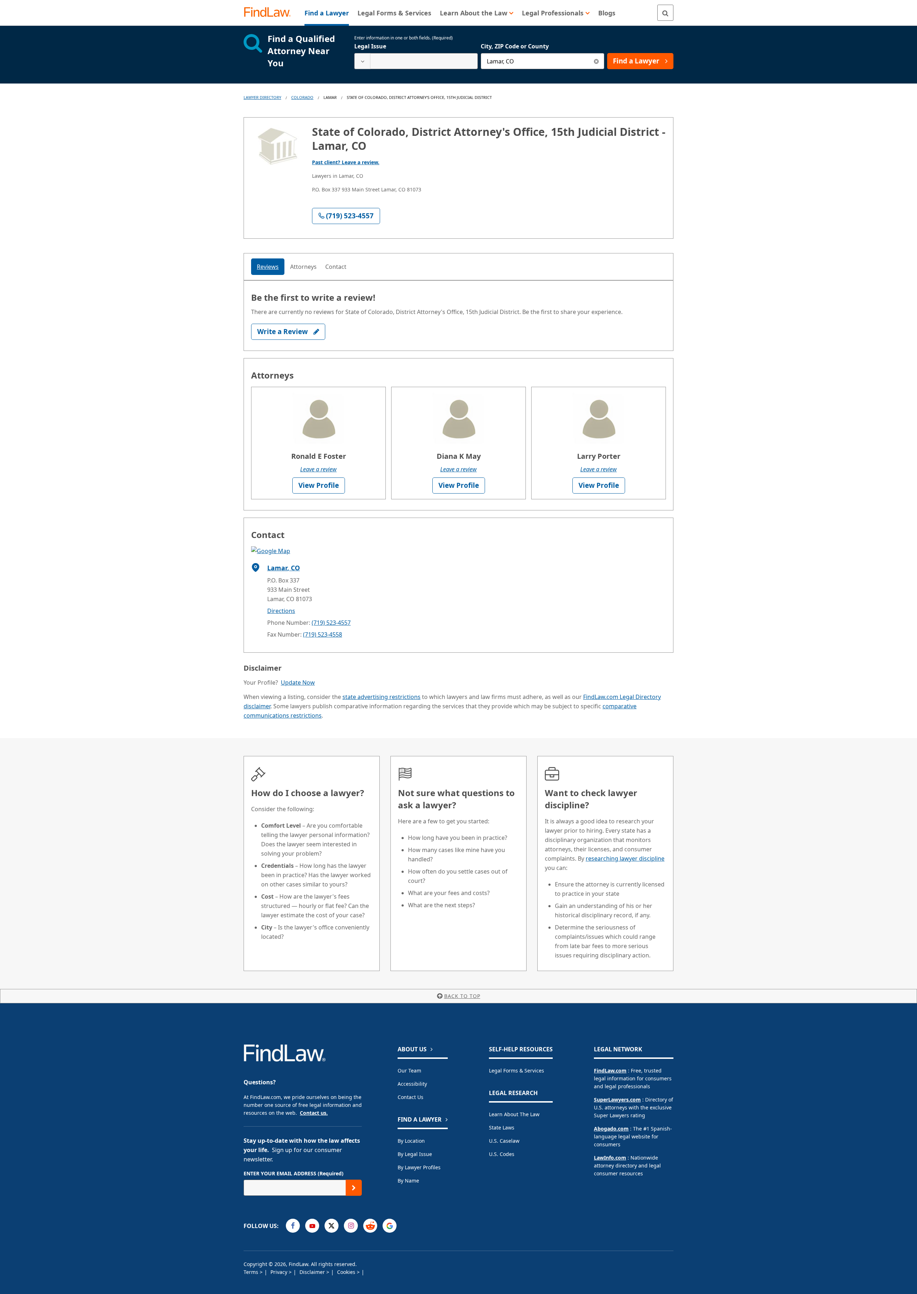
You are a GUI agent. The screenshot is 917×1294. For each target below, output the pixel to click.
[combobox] (416, 61)
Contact (335, 267)
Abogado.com (611, 1128)
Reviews (268, 267)
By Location (411, 1140)
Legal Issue (370, 46)
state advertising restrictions (381, 697)
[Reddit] (370, 1226)
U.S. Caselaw (504, 1140)
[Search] (665, 13)
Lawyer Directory (262, 97)
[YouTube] (312, 1226)
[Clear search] (596, 61)
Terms (252, 1272)
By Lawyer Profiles (419, 1167)
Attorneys (303, 267)
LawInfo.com (610, 1157)
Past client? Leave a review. (345, 162)
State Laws (501, 1127)
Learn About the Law (514, 1114)
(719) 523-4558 (322, 634)
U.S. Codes (501, 1154)
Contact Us (410, 1097)
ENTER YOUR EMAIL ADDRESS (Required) (294, 1173)
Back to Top (462, 996)
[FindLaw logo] (270, 12)
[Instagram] (351, 1226)
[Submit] (354, 1188)
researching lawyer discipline (625, 858)
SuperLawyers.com (617, 1099)
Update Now (298, 682)
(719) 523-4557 (331, 623)
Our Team (409, 1070)
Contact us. (314, 1112)
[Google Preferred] (390, 1226)
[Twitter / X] (332, 1226)
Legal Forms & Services (516, 1070)
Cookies (347, 1272)
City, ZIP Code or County (515, 46)
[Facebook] (293, 1226)
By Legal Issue (415, 1154)
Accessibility (412, 1083)
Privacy (279, 1272)
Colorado (302, 97)
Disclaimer (312, 1272)
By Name (408, 1180)
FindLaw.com (610, 1070)
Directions (281, 611)
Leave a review (318, 469)
